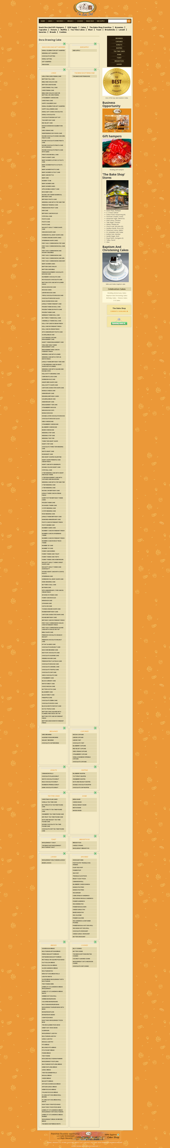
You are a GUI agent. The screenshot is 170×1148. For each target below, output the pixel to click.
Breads (70, 21)
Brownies (119, 27)
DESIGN (88, 1146)
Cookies (80, 21)
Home (43, 21)
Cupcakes (43, 29)
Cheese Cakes (122, 298)
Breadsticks (110, 29)
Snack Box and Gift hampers (51, 27)
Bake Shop (95, 1146)
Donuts (54, 29)
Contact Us (87, 1142)
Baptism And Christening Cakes (116, 295)
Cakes (50, 21)
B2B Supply (101, 21)
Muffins (64, 29)
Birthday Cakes (111, 298)
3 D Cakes (116, 300)
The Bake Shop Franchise (100, 27)
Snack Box (90, 21)
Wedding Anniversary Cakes (116, 293)
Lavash (122, 29)
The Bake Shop (85, 8)
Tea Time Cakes (78, 29)
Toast (98, 29)
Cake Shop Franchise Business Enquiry (108, 1142)
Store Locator (67, 1142)
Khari (90, 29)
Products (56, 1142)
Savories (60, 21)
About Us (78, 1142)
